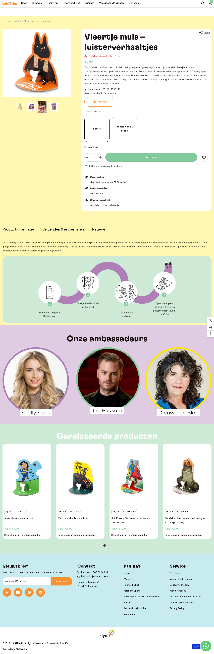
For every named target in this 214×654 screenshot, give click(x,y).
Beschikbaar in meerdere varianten (22, 535)
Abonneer (61, 581)
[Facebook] (7, 592)
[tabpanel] (27, 492)
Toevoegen (151, 157)
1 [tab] (104, 545)
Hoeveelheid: (91, 147)
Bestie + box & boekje (125, 128)
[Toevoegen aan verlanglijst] (204, 157)
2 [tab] (109, 545)
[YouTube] (40, 592)
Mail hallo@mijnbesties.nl (94, 576)
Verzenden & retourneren (63, 229)
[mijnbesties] (36, 381)
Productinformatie (18, 229)
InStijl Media (20, 649)
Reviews (99, 229)
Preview (102, 102)
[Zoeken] (203, 3)
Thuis (8, 21)
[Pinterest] (29, 592)
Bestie (97, 128)
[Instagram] (18, 592)
